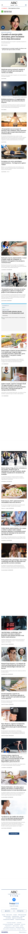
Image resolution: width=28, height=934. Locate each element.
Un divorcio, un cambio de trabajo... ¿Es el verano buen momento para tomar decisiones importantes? (12, 818)
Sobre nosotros (9, 914)
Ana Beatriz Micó (4, 674)
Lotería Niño (19, 922)
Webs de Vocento (22, 932)
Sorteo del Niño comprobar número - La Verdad (12, 928)
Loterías (21, 925)
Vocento (3, 914)
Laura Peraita (3, 78)
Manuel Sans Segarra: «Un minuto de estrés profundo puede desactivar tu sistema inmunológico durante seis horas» (13, 666)
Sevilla (16, 5)
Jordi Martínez (4, 269)
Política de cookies (7, 916)
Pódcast (23, 928)
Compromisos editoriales (20, 919)
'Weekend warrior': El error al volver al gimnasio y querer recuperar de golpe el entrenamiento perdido (13, 290)
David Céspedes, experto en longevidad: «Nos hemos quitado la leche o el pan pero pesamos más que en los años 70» (13, 696)
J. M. (2, 363)
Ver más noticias (14, 833)
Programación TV (8, 925)
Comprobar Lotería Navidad (8, 924)
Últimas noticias (16, 925)
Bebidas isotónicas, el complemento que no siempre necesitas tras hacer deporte (13, 100)
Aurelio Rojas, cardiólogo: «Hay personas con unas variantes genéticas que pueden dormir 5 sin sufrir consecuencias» (12, 635)
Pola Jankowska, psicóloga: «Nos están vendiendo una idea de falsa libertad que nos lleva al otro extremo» (13, 561)
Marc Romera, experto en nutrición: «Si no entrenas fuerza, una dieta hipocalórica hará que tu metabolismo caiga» (14, 726)
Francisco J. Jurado (5, 508)
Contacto (15, 914)
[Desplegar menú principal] (2, 5)
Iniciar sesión (26, 5)
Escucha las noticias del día (9, 927)
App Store (8, 910)
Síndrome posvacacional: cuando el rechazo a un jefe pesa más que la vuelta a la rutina (14, 49)
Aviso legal (22, 916)
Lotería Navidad (17, 924)
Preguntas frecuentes (20, 927)
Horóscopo (23, 924)
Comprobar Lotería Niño (11, 922)
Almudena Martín (4, 570)
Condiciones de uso (15, 916)
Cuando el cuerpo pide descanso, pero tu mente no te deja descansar (12, 36)
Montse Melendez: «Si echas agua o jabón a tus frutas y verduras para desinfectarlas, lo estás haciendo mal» (13, 788)
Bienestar (8, 11)
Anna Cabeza (3, 109)
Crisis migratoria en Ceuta (14, 8)
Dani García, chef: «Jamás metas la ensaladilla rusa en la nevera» (12, 501)
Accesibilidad (8, 917)
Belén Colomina (4, 45)
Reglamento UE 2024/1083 (17, 917)
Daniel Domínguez (4, 644)
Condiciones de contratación (8, 919)
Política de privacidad (22, 914)
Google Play (21, 910)
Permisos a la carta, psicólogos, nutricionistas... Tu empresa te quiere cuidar (13, 163)
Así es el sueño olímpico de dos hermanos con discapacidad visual (13, 312)
